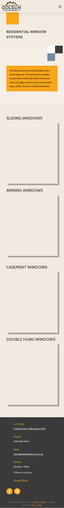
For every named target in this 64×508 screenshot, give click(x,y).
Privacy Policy (36, 505)
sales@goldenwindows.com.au (28, 454)
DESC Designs (40, 502)
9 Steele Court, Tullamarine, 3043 (29, 428)
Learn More (31, 175)
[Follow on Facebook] (9, 491)
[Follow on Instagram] (17, 491)
